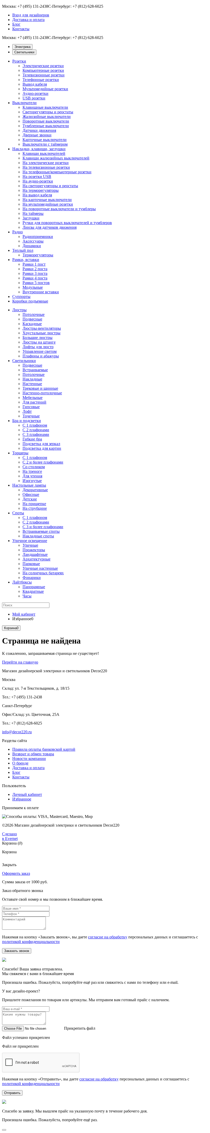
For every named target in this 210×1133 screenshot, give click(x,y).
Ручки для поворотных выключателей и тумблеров (67, 222)
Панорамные (34, 587)
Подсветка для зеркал (41, 444)
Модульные (33, 287)
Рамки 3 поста (35, 273)
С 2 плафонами (36, 430)
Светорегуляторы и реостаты (48, 112)
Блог (16, 24)
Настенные (32, 384)
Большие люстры (37, 337)
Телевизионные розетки (44, 75)
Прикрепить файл (79, 1028)
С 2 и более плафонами (43, 462)
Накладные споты (38, 536)
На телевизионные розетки (46, 167)
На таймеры (33, 213)
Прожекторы (34, 550)
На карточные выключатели (47, 199)
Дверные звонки (37, 135)
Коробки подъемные (30, 301)
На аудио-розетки (38, 181)
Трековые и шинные (40, 388)
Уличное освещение (29, 540)
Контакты (20, 29)
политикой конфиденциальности (31, 941)
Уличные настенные (40, 568)
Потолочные (34, 314)
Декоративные (35, 490)
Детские (30, 499)
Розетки (19, 61)
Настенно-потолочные (42, 393)
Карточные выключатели (45, 139)
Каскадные (32, 324)
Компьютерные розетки (43, 70)
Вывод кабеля (35, 84)
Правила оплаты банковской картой (43, 749)
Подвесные (32, 319)
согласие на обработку (107, 937)
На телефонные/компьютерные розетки (57, 172)
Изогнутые (32, 480)
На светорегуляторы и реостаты (50, 186)
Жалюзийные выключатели (47, 116)
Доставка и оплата (28, 19)
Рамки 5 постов (36, 282)
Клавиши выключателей (44, 153)
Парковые (31, 564)
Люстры (19, 310)
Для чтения (32, 476)
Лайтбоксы (22, 582)
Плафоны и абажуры (41, 356)
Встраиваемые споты (41, 531)
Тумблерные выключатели (46, 126)
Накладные (32, 379)
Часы (27, 596)
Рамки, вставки (25, 259)
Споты (18, 513)
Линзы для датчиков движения (50, 227)
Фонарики (32, 577)
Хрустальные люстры (41, 333)
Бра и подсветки (26, 420)
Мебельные (33, 397)
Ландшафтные (35, 554)
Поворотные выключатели (46, 121)
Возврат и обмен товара (33, 754)
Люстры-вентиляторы (42, 328)
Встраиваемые (35, 370)
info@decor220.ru (17, 732)
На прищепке (34, 504)
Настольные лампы (29, 485)
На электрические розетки (46, 163)
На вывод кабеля (37, 195)
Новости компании (29, 758)
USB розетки (34, 98)
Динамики (32, 246)
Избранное (21, 799)
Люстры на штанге (39, 342)
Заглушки (31, 218)
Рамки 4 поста (35, 278)
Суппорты (21, 296)
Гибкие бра (32, 439)
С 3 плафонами (36, 434)
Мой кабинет (23, 614)
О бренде (20, 763)
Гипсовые (31, 407)
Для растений (34, 402)
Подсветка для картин (42, 448)
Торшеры (20, 453)
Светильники (24, 360)
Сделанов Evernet (10, 836)
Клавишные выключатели (45, 107)
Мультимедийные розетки (45, 89)
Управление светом (40, 351)
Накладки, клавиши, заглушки (39, 149)
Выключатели (24, 103)
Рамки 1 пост (34, 264)
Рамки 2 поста (35, 269)
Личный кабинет (27, 794)
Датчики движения (39, 130)
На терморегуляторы (41, 190)
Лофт (27, 411)
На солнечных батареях (43, 573)
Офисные (31, 494)
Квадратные (33, 591)
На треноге (32, 471)
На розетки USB (37, 176)
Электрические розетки (43, 66)
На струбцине (35, 508)
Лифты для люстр (38, 347)
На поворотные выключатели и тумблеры (59, 209)
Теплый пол (22, 250)
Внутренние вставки (41, 292)
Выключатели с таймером (45, 144)
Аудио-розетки (35, 93)
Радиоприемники (38, 236)
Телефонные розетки (41, 79)
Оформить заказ (16, 873)
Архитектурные (36, 559)
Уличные (30, 545)
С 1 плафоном (35, 425)
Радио (17, 232)
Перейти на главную (20, 662)
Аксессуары (33, 241)
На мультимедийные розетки (48, 204)
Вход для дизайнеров (30, 15)
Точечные (31, 416)
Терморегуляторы (38, 255)
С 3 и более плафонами (43, 527)
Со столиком (34, 467)
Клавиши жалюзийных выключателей (56, 158)
